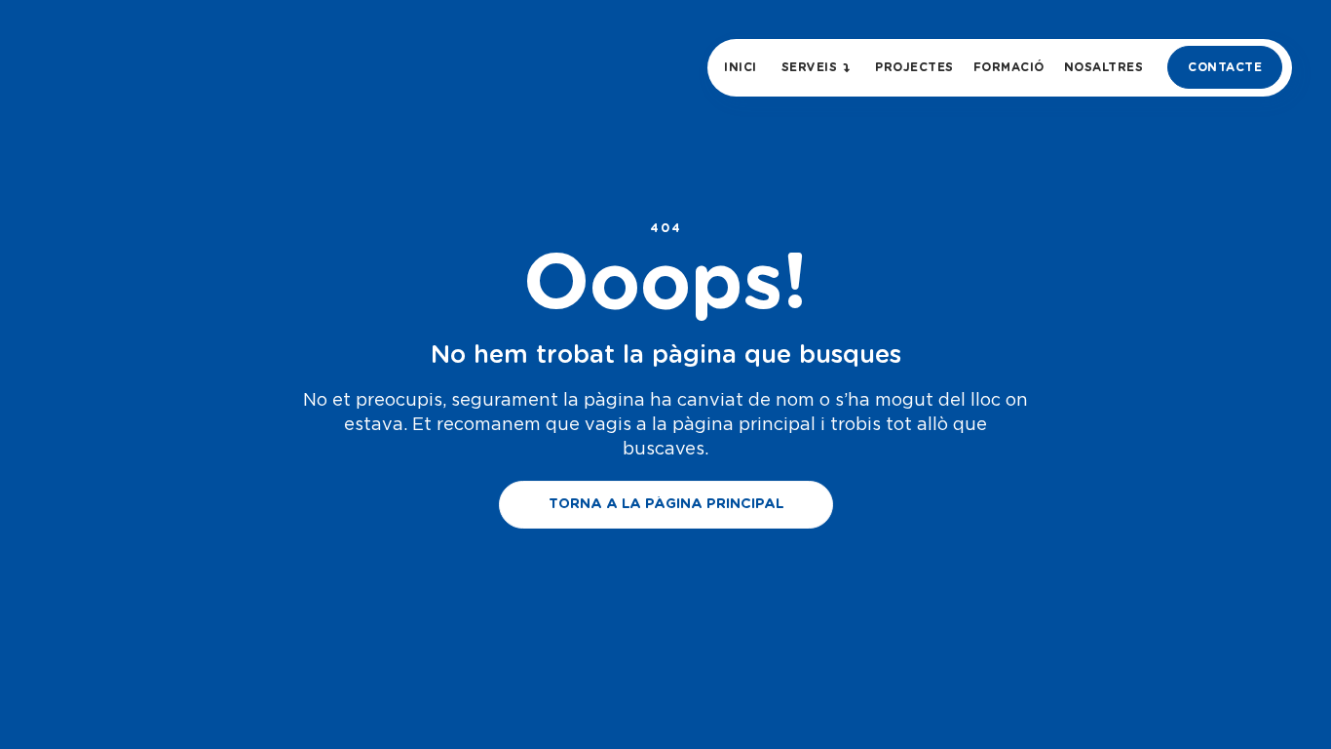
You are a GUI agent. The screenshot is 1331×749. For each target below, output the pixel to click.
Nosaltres (1104, 67)
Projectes (914, 67)
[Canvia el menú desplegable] (847, 67)
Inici (740, 67)
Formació (1009, 67)
